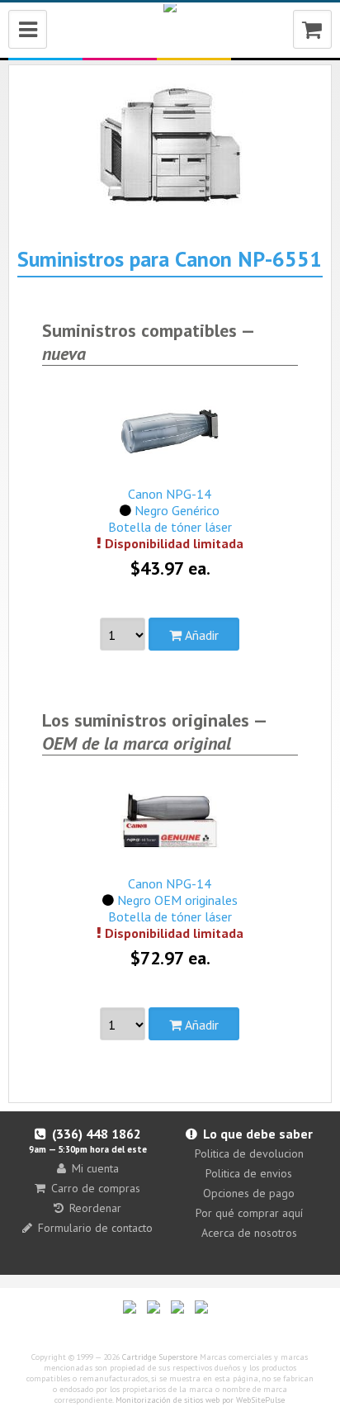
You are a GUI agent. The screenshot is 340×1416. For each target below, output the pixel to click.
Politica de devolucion (249, 1153)
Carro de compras (95, 1188)
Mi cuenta (95, 1168)
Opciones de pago (249, 1193)
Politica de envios (248, 1173)
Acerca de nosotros (249, 1232)
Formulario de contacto (95, 1227)
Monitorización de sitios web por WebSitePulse (200, 1400)
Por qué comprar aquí (249, 1212)
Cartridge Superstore (159, 1357)
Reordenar (95, 1208)
